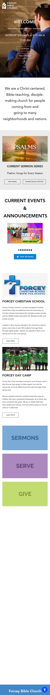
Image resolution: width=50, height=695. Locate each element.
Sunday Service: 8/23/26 (34, 182)
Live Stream (25, 49)
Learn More (10, 341)
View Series (12, 182)
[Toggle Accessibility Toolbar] (45, 690)
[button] (18, 250)
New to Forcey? (25, 56)
